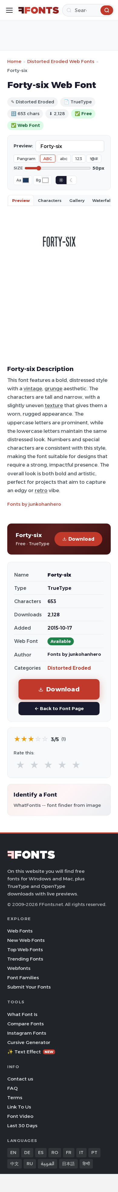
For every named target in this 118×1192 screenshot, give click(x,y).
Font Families (23, 977)
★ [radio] (20, 765)
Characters (49, 200)
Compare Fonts (25, 1024)
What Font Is (22, 1014)
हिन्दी (86, 1163)
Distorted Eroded (69, 668)
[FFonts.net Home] (38, 10)
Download (81, 539)
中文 (14, 1163)
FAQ (12, 1088)
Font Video (20, 1116)
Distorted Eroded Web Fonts (60, 61)
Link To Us (19, 1107)
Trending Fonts (25, 959)
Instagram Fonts (26, 1033)
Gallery (76, 200)
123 (78, 158)
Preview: (23, 146)
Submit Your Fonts (29, 987)
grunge (53, 388)
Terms (14, 1097)
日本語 (68, 1163)
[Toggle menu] (9, 10)
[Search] (106, 10)
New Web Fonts (26, 940)
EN (13, 1152)
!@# (94, 158)
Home (14, 61)
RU (30, 1163)
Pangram (26, 158)
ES (41, 1152)
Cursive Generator (28, 1042)
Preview (21, 200)
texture (54, 405)
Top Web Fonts (25, 949)
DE (27, 1152)
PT (94, 1152)
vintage (33, 388)
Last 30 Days (22, 1125)
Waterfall (102, 200)
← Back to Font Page (59, 708)
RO (54, 1152)
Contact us (20, 1079)
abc (63, 158)
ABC (47, 158)
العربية (47, 1163)
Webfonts (19, 968)
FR (68, 1152)
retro (41, 490)
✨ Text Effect (30, 1052)
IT (81, 1152)
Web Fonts (20, 931)
